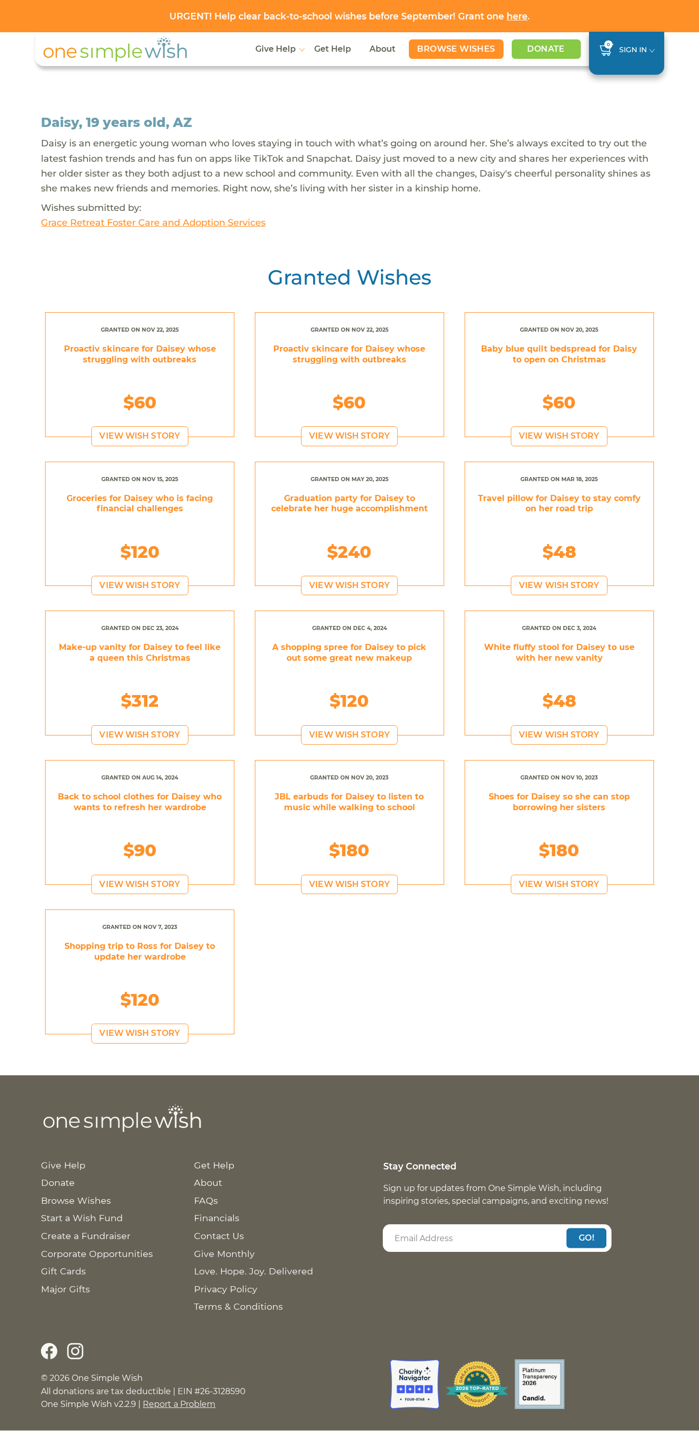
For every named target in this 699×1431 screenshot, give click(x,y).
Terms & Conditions (238, 1306)
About (382, 49)
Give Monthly (224, 1253)
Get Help (332, 49)
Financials (216, 1217)
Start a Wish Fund (82, 1217)
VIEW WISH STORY (139, 436)
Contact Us (219, 1235)
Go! (586, 1238)
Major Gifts (65, 1289)
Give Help (275, 49)
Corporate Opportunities (97, 1253)
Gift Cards (63, 1271)
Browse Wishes (456, 49)
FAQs (206, 1200)
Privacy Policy (225, 1289)
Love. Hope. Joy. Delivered (253, 1271)
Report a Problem (179, 1404)
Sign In (633, 49)
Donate (545, 49)
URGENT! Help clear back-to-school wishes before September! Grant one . (349, 16)
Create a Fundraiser (85, 1235)
